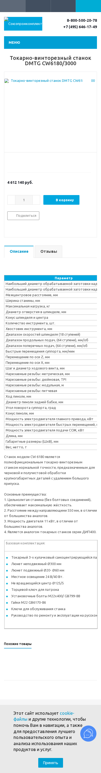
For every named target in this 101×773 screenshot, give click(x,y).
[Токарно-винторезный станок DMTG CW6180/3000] (50, 113)
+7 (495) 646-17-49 (80, 27)
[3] (20, 161)
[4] (25, 161)
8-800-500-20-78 (82, 20)
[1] (9, 161)
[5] (30, 161)
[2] (15, 161)
